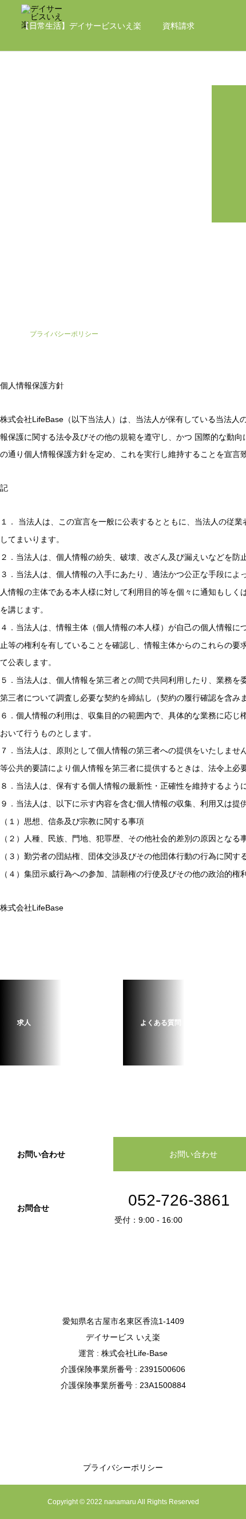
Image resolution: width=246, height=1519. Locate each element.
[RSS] (140, 1410)
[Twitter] (123, 1410)
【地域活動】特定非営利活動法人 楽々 (143, 77)
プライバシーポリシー (123, 1467)
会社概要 (37, 77)
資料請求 (178, 25)
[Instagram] (106, 1410)
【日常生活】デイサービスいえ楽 (81, 25)
